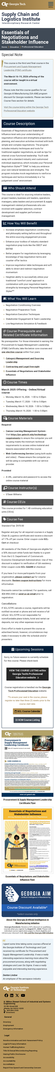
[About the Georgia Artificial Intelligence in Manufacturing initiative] (27, 885)
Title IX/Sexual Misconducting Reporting (20, 1051)
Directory (7, 1022)
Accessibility (8, 1057)
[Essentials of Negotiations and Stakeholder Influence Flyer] (27, 808)
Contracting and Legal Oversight (23, 366)
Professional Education (32, 47)
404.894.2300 (12, 1010)
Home (4, 47)
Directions (10, 1012)
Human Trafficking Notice (14, 1047)
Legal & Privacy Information (14, 1044)
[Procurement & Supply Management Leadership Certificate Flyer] (27, 732)
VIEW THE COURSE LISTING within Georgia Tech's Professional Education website (27, 674)
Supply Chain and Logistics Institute (21, 17)
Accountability (9, 1061)
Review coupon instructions (27, 580)
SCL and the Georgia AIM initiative (38, 933)
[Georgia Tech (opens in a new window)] (16, 988)
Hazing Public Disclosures (14, 1054)
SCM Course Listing (29, 720)
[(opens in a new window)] (6, 996)
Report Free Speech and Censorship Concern (22, 1068)
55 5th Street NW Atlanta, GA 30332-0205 (13, 1007)
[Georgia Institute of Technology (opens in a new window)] (14, 4)
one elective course (12, 352)
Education (14, 47)
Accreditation (9, 1064)
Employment (8, 1025)
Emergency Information (13, 1029)
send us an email (27, 594)
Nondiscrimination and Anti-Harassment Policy (23, 1040)
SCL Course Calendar (28, 711)
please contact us (24, 577)
